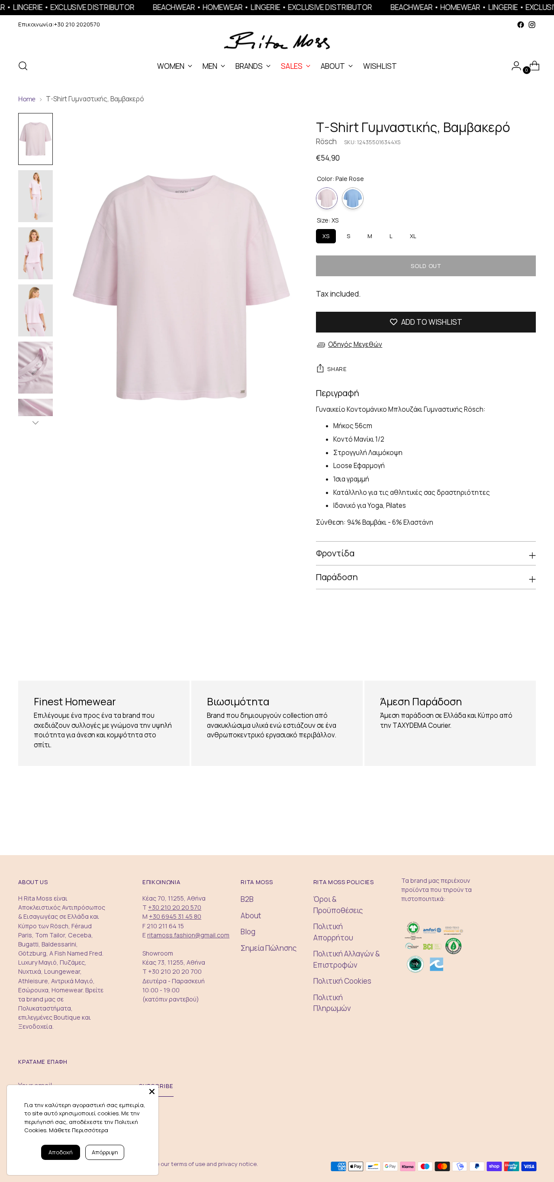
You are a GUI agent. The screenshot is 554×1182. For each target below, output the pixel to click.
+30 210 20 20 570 (174, 907)
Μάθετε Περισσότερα (78, 1130)
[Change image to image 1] (35, 139)
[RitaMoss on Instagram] (532, 25)
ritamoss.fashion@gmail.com (188, 935)
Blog (248, 932)
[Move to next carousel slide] (528, 646)
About (251, 915)
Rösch (326, 141)
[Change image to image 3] (35, 253)
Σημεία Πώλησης (268, 948)
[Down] (35, 422)
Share (337, 369)
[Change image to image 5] (35, 368)
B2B (247, 899)
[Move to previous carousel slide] (508, 647)
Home (26, 99)
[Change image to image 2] (35, 196)
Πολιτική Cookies (342, 981)
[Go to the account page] (513, 65)
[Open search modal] (23, 65)
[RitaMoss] (277, 41)
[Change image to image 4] (35, 310)
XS (325, 234)
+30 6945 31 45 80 (175, 916)
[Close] (152, 1091)
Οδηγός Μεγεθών (355, 344)
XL (413, 234)
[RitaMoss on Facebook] (521, 25)
